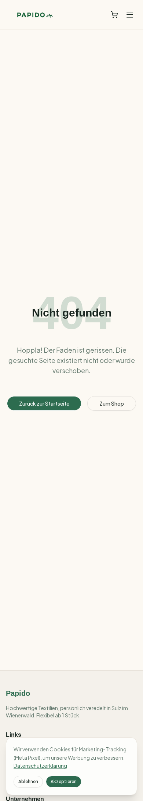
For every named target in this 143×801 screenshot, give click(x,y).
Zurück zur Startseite (44, 403)
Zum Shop (111, 403)
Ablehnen (28, 781)
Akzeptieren (64, 781)
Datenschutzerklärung (40, 765)
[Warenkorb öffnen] (114, 14)
